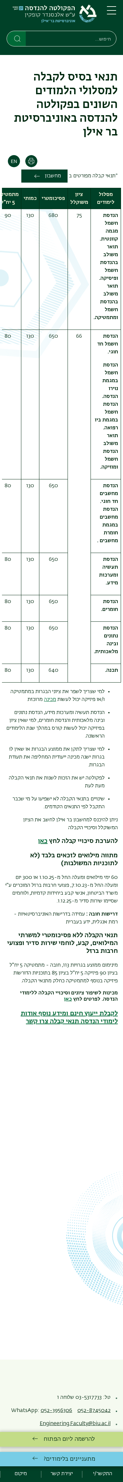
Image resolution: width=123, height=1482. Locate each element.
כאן (68, 999)
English (14, 161)
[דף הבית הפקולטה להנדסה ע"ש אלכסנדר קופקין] (51, 17)
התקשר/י (102, 1473)
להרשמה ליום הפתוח (69, 1439)
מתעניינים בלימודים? (69, 1459)
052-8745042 (94, 1410)
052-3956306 (56, 1410)
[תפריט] (111, 13)
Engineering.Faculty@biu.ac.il (75, 1423)
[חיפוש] (16, 38)
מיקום (20, 1473)
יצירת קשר (62, 1473)
